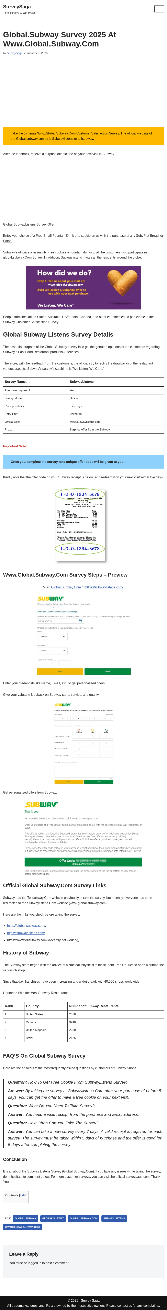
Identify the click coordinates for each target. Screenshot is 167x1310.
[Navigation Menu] (159, 9)
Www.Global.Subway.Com (22, 1227)
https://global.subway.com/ (26, 925)
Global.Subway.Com (66, 587)
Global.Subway (53, 1218)
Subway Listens (114, 1218)
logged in (34, 1263)
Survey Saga (90, 1300)
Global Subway (25, 1218)
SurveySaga (15, 53)
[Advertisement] (83, 96)
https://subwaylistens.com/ (104, 587)
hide (22, 1195)
